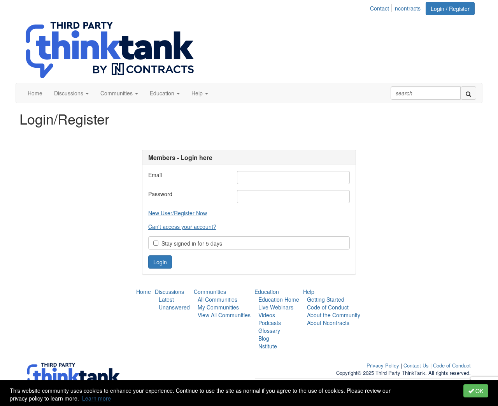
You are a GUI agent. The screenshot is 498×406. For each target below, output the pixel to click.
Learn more (96, 398)
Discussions (169, 291)
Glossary (269, 330)
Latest (166, 299)
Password (160, 194)
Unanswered (174, 307)
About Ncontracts (328, 323)
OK (478, 391)
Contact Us (416, 365)
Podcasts (269, 323)
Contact (379, 8)
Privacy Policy (382, 365)
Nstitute (267, 346)
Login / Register (450, 8)
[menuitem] (381, 7)
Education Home (278, 299)
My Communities (218, 307)
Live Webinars (275, 307)
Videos (266, 315)
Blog (263, 338)
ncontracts (408, 8)
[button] (71, 93)
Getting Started (325, 299)
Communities (210, 291)
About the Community (333, 315)
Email (155, 175)
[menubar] (397, 7)
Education (266, 291)
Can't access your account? (182, 226)
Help (308, 291)
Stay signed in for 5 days (190, 243)
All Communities (217, 299)
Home (143, 291)
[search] (468, 93)
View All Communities (224, 315)
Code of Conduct (328, 307)
